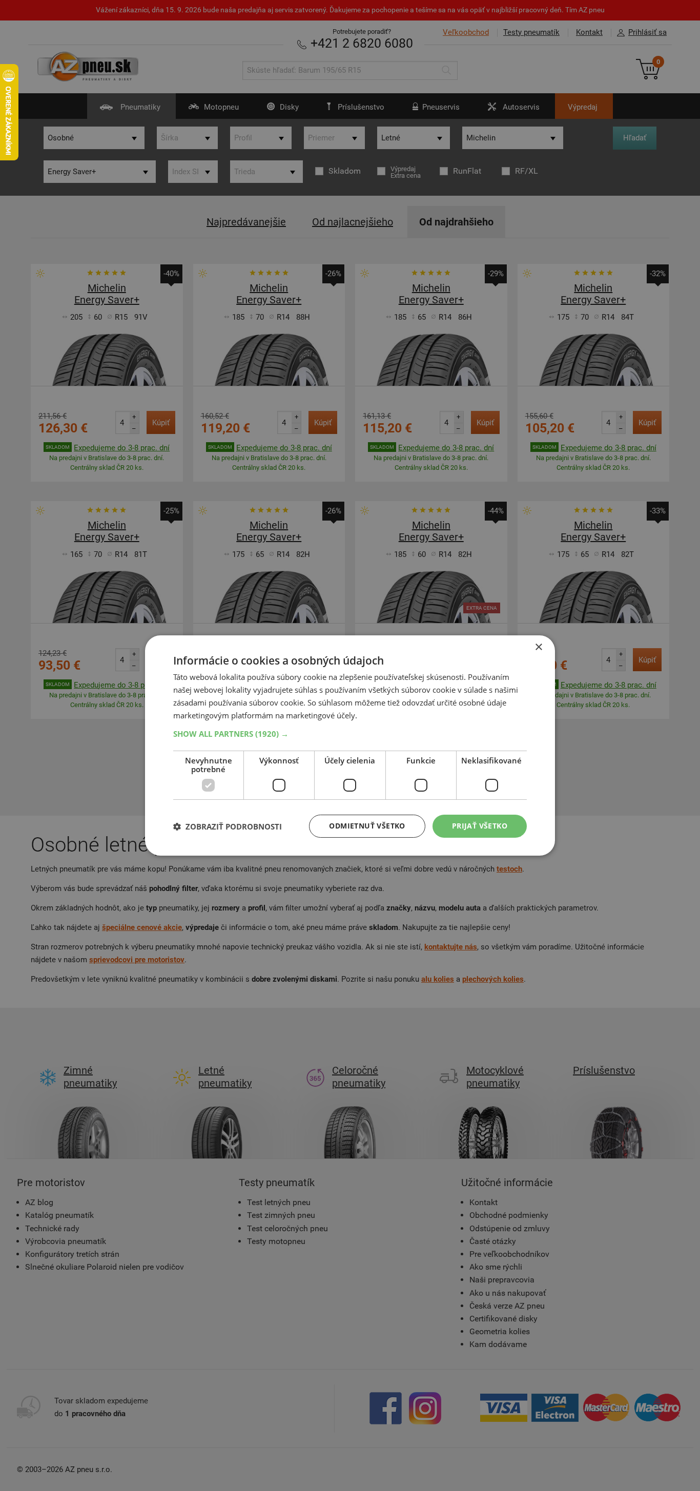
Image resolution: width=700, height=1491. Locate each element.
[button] (350, 733)
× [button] (538, 647)
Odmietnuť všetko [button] (367, 826)
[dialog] (350, 745)
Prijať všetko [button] (479, 826)
